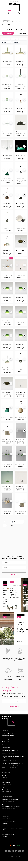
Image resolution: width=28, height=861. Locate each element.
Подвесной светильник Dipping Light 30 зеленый (7, 344)
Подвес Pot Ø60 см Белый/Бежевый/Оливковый (7, 250)
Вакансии (4, 836)
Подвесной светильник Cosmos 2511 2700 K (21, 227)
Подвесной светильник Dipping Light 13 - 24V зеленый (21, 297)
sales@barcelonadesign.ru (8, 735)
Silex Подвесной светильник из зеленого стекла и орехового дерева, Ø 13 (21, 108)
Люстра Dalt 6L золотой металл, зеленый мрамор (7, 274)
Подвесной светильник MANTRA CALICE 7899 (21, 61)
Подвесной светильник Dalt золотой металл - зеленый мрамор (21, 274)
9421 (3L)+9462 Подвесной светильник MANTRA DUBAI (21, 84)
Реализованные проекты (8, 801)
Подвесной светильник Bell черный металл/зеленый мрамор (21, 486)
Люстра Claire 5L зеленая (7, 463)
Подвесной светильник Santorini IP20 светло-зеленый (7, 155)
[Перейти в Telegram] (19, 851)
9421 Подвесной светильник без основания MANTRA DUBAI (7, 108)
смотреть (5, 606)
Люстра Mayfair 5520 (21, 155)
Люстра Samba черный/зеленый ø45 (21, 416)
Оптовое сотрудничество (8, 808)
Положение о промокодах (8, 821)
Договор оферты (6, 818)
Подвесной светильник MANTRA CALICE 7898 (7, 61)
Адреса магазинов (6, 784)
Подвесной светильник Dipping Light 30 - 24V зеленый (21, 344)
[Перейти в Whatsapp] (9, 851)
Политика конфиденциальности (10, 832)
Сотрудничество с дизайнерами (10, 799)
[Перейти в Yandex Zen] (23, 851)
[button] (11, 52)
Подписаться (14, 706)
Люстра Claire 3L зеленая (21, 439)
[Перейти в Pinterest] (12, 851)
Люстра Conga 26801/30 (21, 203)
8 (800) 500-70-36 (14, 1)
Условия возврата (6, 782)
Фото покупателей (6, 791)
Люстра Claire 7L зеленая (21, 463)
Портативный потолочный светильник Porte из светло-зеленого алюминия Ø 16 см (7, 131)
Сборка (4, 780)
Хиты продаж (5, 789)
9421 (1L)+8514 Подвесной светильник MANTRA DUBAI (7, 84)
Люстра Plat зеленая (7, 486)
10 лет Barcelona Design (8, 834)
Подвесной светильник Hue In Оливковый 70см (7, 368)
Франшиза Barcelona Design (9, 811)
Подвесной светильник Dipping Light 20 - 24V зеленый (21, 321)
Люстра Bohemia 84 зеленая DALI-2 (7, 392)
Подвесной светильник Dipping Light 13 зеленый (7, 297)
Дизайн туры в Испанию (8, 804)
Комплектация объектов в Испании (11, 806)
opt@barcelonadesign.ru (8, 744)
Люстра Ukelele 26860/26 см (7, 227)
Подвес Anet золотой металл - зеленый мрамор (21, 392)
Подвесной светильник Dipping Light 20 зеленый (7, 321)
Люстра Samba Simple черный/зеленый (7, 439)
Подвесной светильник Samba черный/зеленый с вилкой (21, 510)
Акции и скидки (5, 787)
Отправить (14, 574)
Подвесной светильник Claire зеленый (21, 178)
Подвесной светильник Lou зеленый (7, 178)
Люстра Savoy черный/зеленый (7, 416)
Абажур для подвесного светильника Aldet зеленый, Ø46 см (21, 131)
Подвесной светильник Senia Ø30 (21, 368)
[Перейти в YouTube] (16, 851)
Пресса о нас (5, 825)
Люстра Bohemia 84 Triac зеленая (21, 250)
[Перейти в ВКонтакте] (5, 851)
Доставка (4, 777)
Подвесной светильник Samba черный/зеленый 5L (7, 510)
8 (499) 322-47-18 (8, 742)
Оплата (4, 775)
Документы (5, 823)
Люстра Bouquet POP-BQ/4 (7, 203)
